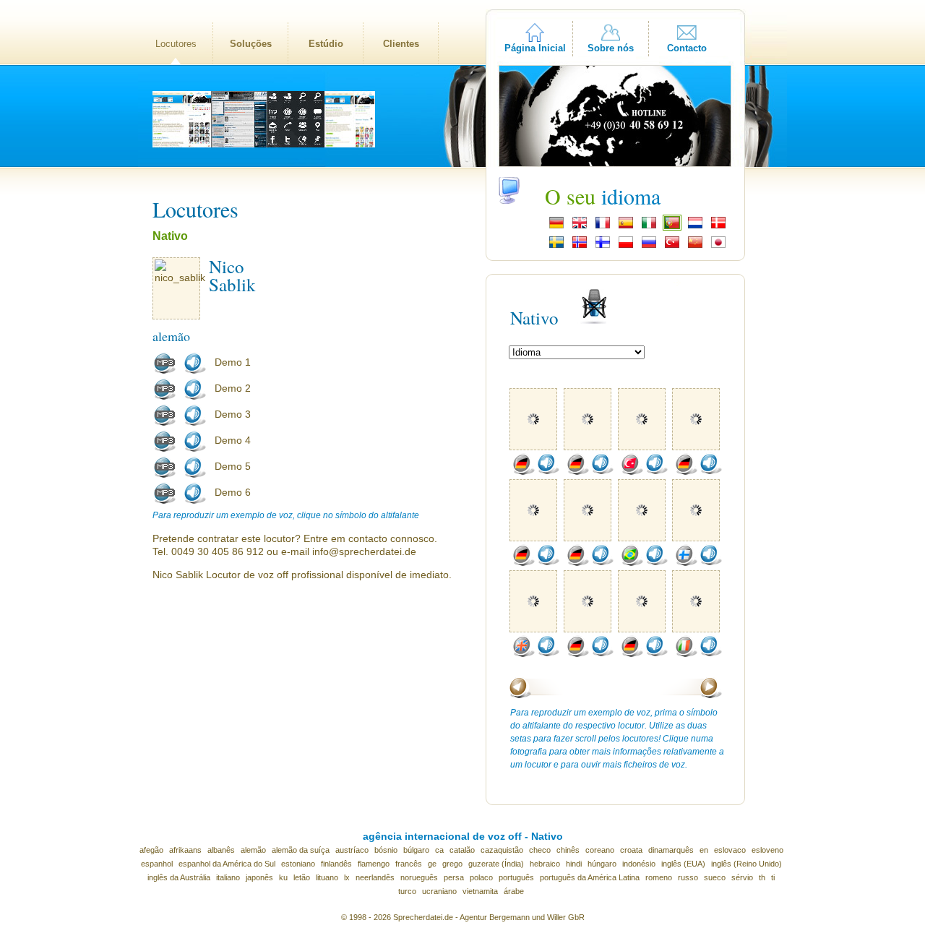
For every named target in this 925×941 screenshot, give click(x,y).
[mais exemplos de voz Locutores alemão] (523, 472)
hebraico (545, 863)
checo (540, 850)
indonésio (638, 863)
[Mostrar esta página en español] (625, 227)
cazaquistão (502, 850)
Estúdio (326, 43)
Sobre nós (611, 48)
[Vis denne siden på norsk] (579, 246)
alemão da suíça (301, 850)
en (704, 850)
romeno (658, 877)
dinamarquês (671, 850)
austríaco (352, 850)
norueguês (419, 877)
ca (439, 850)
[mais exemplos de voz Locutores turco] (631, 472)
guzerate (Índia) (496, 863)
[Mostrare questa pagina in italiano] (649, 227)
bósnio (385, 850)
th (762, 877)
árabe (514, 891)
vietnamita (480, 891)
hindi (574, 863)
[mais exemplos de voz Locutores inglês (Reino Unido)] (523, 654)
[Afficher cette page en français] (602, 227)
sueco (715, 877)
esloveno (767, 850)
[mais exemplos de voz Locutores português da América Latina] (631, 563)
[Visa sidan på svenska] (556, 246)
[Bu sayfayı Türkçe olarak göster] (672, 246)
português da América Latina (590, 877)
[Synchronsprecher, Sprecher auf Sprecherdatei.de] (556, 227)
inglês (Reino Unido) (746, 863)
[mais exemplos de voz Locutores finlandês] (685, 563)
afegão (151, 850)
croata (631, 850)
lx (347, 877)
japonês (259, 877)
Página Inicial (535, 48)
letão (301, 877)
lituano (327, 877)
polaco (481, 877)
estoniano (298, 863)
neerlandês (375, 877)
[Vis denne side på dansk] (718, 227)
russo (688, 877)
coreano (599, 850)
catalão (462, 850)
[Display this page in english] (579, 227)
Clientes (401, 43)
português (516, 877)
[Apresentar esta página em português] (672, 227)
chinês (568, 850)
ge (432, 863)
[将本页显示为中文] (695, 246)
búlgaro (416, 850)
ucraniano (439, 891)
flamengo (374, 863)
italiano (228, 877)
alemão (253, 850)
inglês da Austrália (178, 877)
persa (454, 877)
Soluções (251, 43)
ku (283, 877)
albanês (221, 850)
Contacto (687, 48)
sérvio (742, 877)
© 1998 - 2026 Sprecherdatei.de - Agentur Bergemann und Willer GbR (463, 917)
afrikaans (185, 850)
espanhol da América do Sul (226, 863)
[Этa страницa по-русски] (649, 246)
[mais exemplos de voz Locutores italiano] (685, 654)
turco (407, 891)
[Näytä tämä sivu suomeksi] (602, 246)
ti (773, 877)
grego (452, 863)
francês (408, 863)
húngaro (602, 863)
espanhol (157, 863)
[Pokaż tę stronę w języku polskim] (625, 246)
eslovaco (730, 850)
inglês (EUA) (683, 863)
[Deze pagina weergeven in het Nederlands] (695, 227)
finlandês (336, 863)
